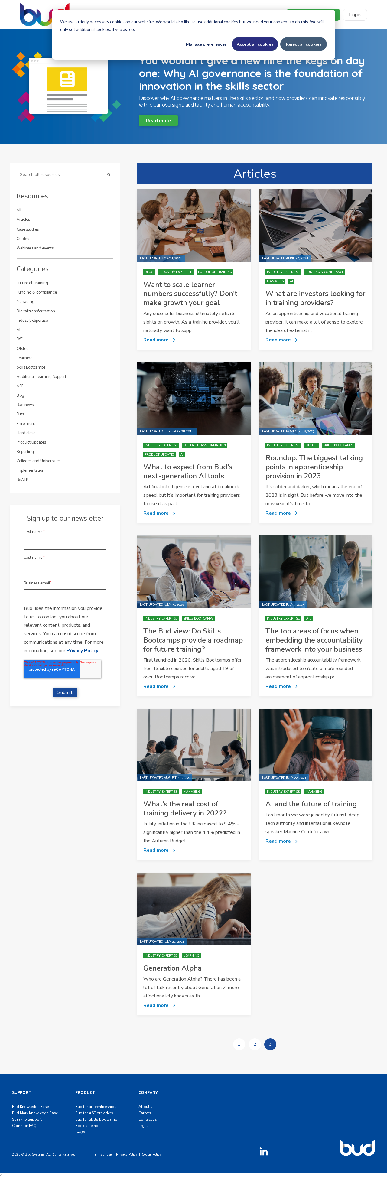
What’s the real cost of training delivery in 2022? (184, 808)
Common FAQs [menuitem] (25, 1125)
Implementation (30, 470)
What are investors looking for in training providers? (315, 298)
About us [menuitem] (146, 1106)
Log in (355, 15)
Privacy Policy (82, 650)
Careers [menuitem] (144, 1113)
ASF (20, 386)
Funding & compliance (37, 292)
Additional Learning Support (41, 377)
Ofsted (23, 349)
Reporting (25, 452)
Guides (23, 239)
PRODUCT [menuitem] (85, 1092)
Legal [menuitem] (143, 1125)
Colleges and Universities (38, 461)
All (19, 210)
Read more (158, 120)
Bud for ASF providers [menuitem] (94, 1113)
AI (18, 330)
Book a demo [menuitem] (86, 1125)
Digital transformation (36, 311)
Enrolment (26, 424)
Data (21, 414)
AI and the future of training (311, 804)
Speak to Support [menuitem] (27, 1119)
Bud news (25, 405)
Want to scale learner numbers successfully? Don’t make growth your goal (190, 294)
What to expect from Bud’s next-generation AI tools (187, 471)
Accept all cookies (255, 44)
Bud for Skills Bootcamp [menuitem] (96, 1119)
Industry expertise (32, 320)
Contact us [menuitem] (147, 1119)
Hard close (26, 433)
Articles (23, 219)
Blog (20, 395)
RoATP (22, 480)
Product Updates (31, 442)
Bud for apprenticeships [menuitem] (95, 1106)
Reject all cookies (303, 44)
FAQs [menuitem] (80, 1132)
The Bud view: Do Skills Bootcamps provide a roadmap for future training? (193, 640)
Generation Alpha (172, 968)
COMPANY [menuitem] (148, 1092)
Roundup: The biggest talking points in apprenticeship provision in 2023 (314, 467)
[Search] (108, 174)
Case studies (28, 229)
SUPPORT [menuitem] (21, 1092)
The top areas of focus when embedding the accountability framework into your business (314, 640)
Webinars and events (35, 248)
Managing (25, 302)
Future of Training (32, 283)
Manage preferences (206, 44)
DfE (20, 339)
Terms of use (102, 1154)
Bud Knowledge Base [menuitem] (30, 1106)
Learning (25, 358)
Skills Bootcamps (31, 367)
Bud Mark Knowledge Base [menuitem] (35, 1113)
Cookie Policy (151, 1154)
